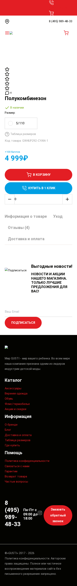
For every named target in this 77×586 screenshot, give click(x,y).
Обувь (9, 398)
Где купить (12, 445)
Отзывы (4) (19, 227)
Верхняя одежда (16, 393)
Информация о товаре (26, 216)
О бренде (11, 424)
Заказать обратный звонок (58, 515)
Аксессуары (13, 388)
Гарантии (11, 471)
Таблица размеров (17, 440)
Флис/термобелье (17, 404)
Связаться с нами (17, 466)
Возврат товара (16, 476)
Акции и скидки (15, 409)
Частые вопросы (16, 481)
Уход (58, 216)
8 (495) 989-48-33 (60, 7)
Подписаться (23, 323)
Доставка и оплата (26, 238)
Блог (8, 430)
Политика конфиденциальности (27, 461)
